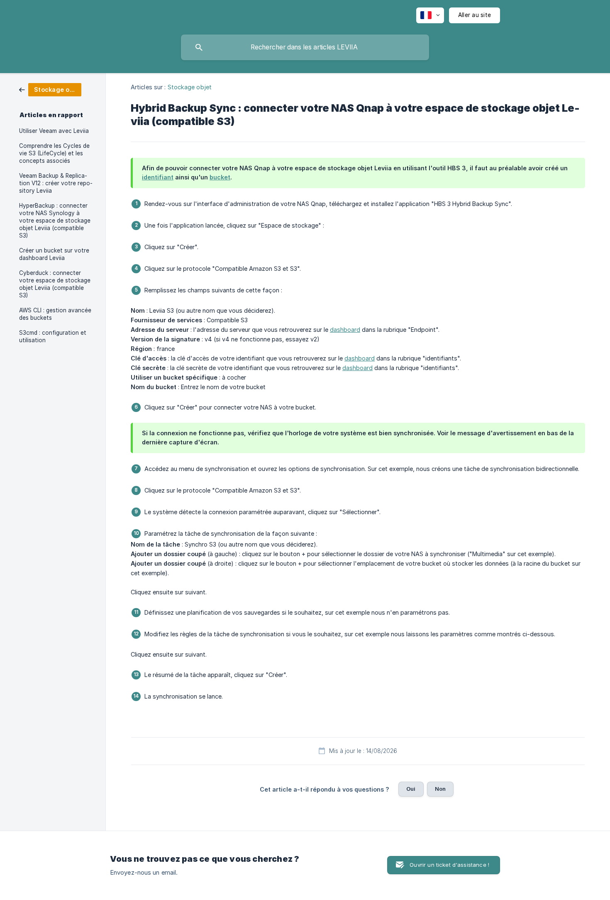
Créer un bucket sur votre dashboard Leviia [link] (54, 254)
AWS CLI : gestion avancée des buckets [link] (55, 314)
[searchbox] (305, 47)
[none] (430, 15)
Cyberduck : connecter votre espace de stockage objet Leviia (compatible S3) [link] (54, 284)
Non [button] (440, 788)
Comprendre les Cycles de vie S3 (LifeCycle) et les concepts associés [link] (54, 153)
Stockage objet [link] (190, 87)
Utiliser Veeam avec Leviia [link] (54, 131)
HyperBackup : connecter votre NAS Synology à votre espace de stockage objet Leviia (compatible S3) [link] (54, 220)
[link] (50, 89)
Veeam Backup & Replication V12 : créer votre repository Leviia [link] (56, 183)
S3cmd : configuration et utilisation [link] (52, 336)
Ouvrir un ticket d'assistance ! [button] (449, 864)
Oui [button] (410, 788)
